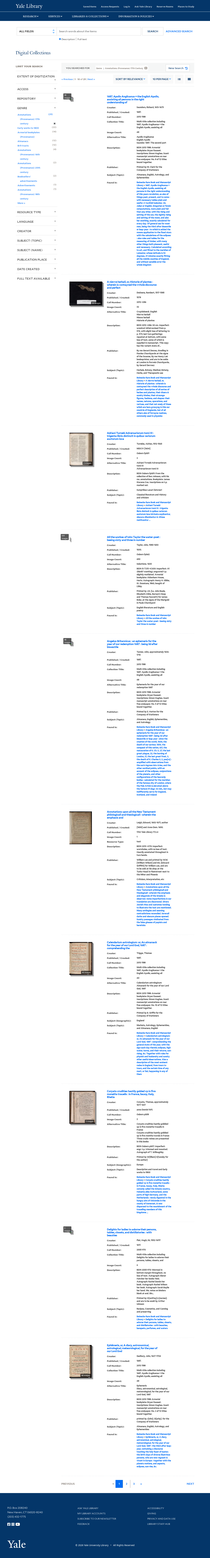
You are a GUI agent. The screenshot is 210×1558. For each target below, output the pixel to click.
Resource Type (29, 212)
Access (22, 89)
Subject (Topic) (29, 240)
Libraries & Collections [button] (89, 16)
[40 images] (80, 958)
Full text (82, 39)
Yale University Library (29, 6)
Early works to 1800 (28, 127)
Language (25, 221)
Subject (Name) (30, 250)
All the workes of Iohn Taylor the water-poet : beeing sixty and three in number (133, 539)
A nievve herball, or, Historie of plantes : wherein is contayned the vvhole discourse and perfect (132, 284)
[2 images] (81, 449)
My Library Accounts (91, 1513)
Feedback (83, 1524)
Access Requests (110, 6)
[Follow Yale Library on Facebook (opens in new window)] (8, 1524)
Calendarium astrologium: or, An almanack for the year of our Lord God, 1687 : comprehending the (132, 945)
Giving (151, 1513)
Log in (127, 6)
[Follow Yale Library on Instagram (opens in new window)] (12, 1524)
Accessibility (155, 1508)
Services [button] (54, 16)
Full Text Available (33, 278)
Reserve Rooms (165, 6)
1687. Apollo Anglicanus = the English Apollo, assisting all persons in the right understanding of (133, 99)
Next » (91, 79)
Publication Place (32, 259)
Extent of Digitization (36, 76)
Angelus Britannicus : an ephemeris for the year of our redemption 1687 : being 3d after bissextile (132, 644)
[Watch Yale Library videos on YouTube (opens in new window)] (18, 1524)
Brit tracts (23, 145)
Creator (24, 231)
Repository (26, 98)
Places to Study (186, 6)
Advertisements (26, 185)
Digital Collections (33, 53)
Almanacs (23, 141)
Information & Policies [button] (135, 16)
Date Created (28, 269)
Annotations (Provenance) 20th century (29, 168)
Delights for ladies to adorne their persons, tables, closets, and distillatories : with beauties (132, 1232)
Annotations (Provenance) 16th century (29, 154)
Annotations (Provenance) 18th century (29, 194)
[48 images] (80, 1361)
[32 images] (85, 293)
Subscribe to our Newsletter (96, 1518)
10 (160, 79)
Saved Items (89, 6)
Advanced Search (179, 31)
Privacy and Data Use (161, 1518)
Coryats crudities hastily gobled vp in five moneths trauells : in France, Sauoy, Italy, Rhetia (131, 1094)
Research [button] (29, 16)
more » (21, 203)
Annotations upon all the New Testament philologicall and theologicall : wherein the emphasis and (131, 814)
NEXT (190, 1483)
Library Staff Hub (158, 1524)
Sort (129, 79)
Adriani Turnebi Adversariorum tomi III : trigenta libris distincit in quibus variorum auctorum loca (131, 436)
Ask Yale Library (143, 6)
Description (68, 39)
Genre (22, 108)
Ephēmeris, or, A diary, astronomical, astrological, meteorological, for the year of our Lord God (132, 1348)
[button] (152, 31)
